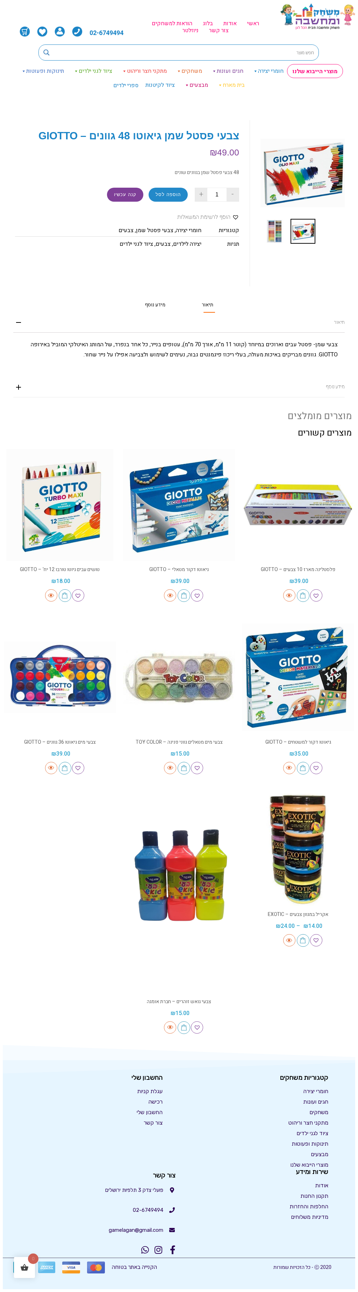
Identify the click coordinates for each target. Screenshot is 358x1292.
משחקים (191, 71)
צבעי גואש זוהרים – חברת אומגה (179, 1001)
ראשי (253, 23)
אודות (230, 23)
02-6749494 (106, 33)
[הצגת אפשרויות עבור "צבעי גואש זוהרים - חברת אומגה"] (184, 1027)
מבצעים (198, 85)
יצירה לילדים (187, 244)
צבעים (126, 230)
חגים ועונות (230, 71)
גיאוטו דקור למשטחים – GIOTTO (298, 742)
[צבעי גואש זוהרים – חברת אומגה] (179, 893)
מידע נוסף (155, 305)
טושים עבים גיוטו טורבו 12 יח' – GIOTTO (60, 569)
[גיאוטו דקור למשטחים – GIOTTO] (298, 677)
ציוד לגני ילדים (95, 71)
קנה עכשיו (125, 194)
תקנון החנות (314, 1196)
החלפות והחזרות (308, 1206)
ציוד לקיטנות (160, 85)
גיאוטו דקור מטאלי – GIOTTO (179, 569)
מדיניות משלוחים (309, 1217)
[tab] (207, 305)
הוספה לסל (168, 194)
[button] (208, 217)
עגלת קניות (150, 1091)
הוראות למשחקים (172, 23)
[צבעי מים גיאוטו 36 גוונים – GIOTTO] (60, 677)
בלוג (208, 23)
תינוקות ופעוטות (45, 71)
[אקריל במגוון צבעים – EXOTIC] (298, 849)
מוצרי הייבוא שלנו (315, 71)
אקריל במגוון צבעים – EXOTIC (298, 914)
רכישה (155, 1101)
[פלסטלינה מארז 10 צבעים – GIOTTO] (298, 505)
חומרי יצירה (271, 71)
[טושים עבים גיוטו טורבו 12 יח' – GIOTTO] (60, 505)
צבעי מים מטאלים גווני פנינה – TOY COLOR (179, 742)
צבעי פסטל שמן (154, 230)
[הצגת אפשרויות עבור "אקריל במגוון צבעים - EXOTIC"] (303, 940)
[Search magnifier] (46, 52)
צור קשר (219, 30)
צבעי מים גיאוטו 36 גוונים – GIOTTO (60, 742)
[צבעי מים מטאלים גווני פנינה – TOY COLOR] (179, 677)
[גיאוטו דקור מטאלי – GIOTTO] (179, 505)
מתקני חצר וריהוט (147, 71)
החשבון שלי (150, 1112)
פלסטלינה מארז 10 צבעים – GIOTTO (298, 569)
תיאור (207, 305)
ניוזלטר (190, 30)
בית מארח (234, 85)
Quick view (289, 595)
